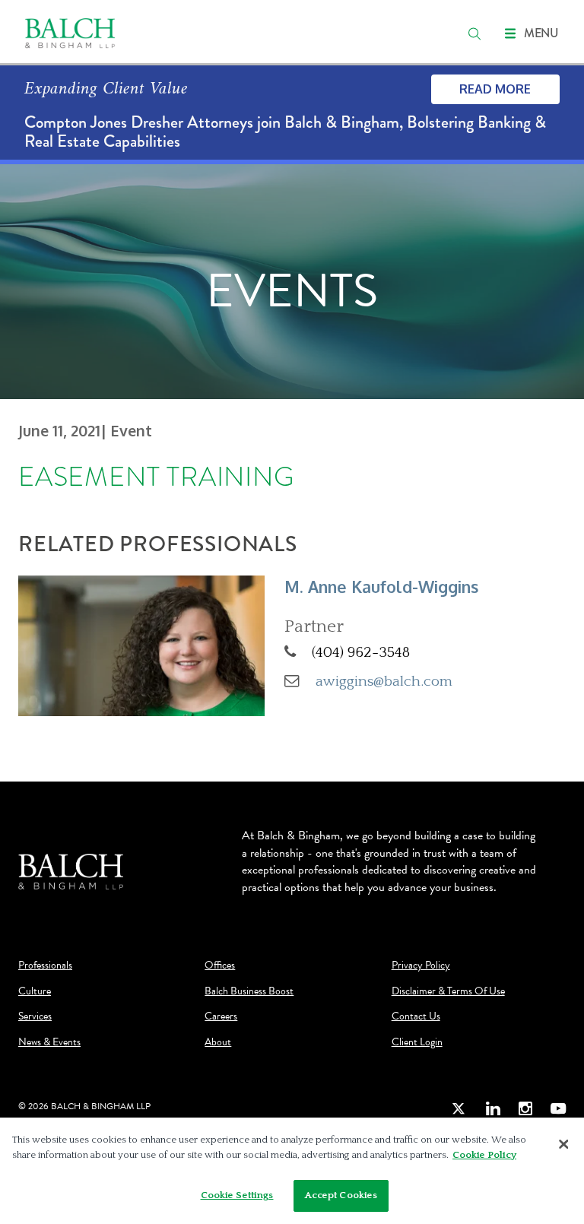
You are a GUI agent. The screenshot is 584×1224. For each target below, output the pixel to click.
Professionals (45, 965)
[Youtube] (558, 1109)
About (218, 1042)
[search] (474, 33)
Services (35, 1016)
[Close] (563, 1144)
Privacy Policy (421, 965)
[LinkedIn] (492, 1109)
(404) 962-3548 (361, 652)
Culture (34, 991)
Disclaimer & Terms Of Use (448, 991)
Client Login (417, 1042)
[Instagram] (525, 1109)
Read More (495, 89)
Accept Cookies (341, 1195)
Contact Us (416, 1016)
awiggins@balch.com (384, 681)
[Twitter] (459, 1109)
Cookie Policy (484, 1154)
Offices (220, 965)
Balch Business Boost (249, 991)
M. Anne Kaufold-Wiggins (381, 586)
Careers (221, 1016)
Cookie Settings (237, 1195)
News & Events (49, 1042)
